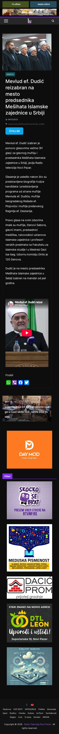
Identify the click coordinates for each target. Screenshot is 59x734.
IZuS (15, 124)
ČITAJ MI (14, 131)
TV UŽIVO (16, 4)
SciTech (39, 713)
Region (13, 717)
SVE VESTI (18, 709)
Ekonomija (51, 709)
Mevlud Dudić (32, 124)
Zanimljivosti (51, 713)
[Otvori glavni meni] (6, 21)
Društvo (10, 74)
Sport (5, 713)
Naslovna (7, 709)
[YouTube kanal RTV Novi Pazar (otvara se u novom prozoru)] (32, 704)
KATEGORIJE (30, 709)
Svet (20, 717)
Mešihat (21, 124)
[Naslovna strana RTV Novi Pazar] (29, 21)
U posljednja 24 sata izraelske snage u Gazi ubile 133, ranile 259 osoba (27, 409)
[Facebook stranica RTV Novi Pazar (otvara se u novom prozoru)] (26, 704)
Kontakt (37, 717)
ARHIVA (46, 717)
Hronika (22, 713)
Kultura (31, 713)
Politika (41, 709)
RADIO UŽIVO (44, 4)
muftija (41, 124)
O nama (28, 717)
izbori (10, 124)
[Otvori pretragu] (53, 21)
